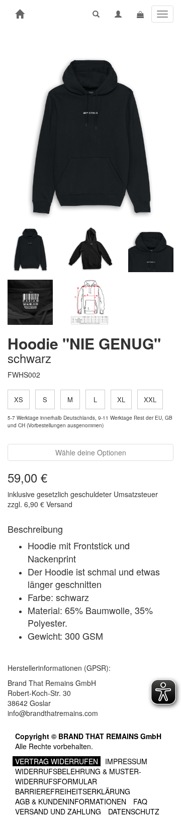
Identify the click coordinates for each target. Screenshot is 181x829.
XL (121, 399)
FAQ (140, 801)
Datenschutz (133, 811)
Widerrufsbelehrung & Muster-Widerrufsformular (78, 776)
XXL (150, 399)
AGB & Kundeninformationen (70, 801)
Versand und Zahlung (58, 811)
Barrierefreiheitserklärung (72, 791)
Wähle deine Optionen (90, 452)
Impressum (126, 761)
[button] (96, 14)
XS (18, 399)
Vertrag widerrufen (56, 761)
